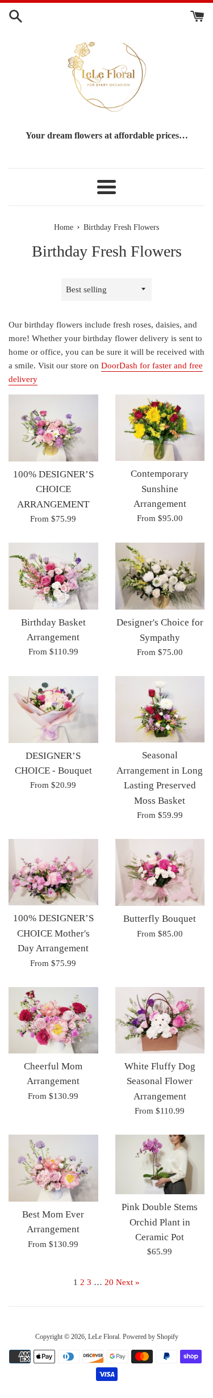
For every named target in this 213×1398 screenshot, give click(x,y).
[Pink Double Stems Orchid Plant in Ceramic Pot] (160, 1164)
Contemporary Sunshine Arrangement (160, 488)
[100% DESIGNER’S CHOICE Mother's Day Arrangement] (53, 872)
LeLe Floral (103, 1337)
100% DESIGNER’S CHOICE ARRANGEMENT (53, 489)
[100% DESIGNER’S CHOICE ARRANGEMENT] (53, 427)
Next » (128, 1282)
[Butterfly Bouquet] (160, 872)
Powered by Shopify (150, 1337)
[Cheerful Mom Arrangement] (53, 1020)
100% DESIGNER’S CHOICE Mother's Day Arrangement (53, 933)
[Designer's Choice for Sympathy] (160, 576)
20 (109, 1282)
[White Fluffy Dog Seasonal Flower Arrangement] (160, 1020)
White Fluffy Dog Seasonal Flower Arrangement (159, 1081)
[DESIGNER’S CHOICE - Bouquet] (53, 709)
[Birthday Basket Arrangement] (53, 576)
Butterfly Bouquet (159, 918)
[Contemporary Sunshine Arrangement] (160, 427)
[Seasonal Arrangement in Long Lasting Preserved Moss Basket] (160, 709)
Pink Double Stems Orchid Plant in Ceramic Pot (160, 1222)
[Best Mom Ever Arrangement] (53, 1168)
